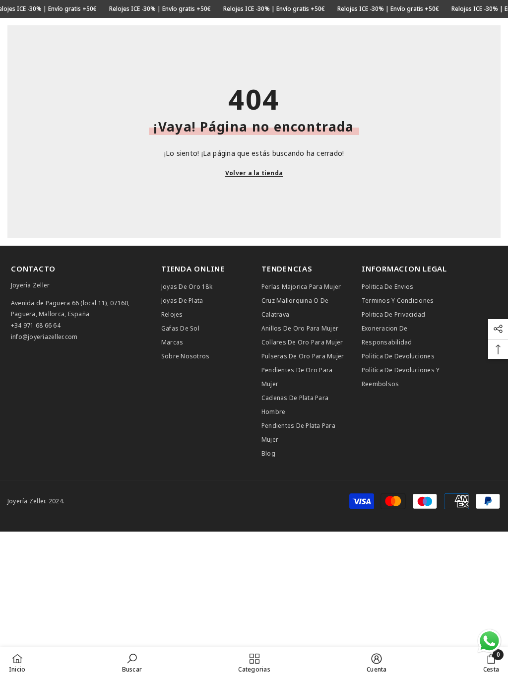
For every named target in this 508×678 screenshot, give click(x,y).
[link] (132, 662)
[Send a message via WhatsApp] (489, 641)
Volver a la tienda (254, 173)
